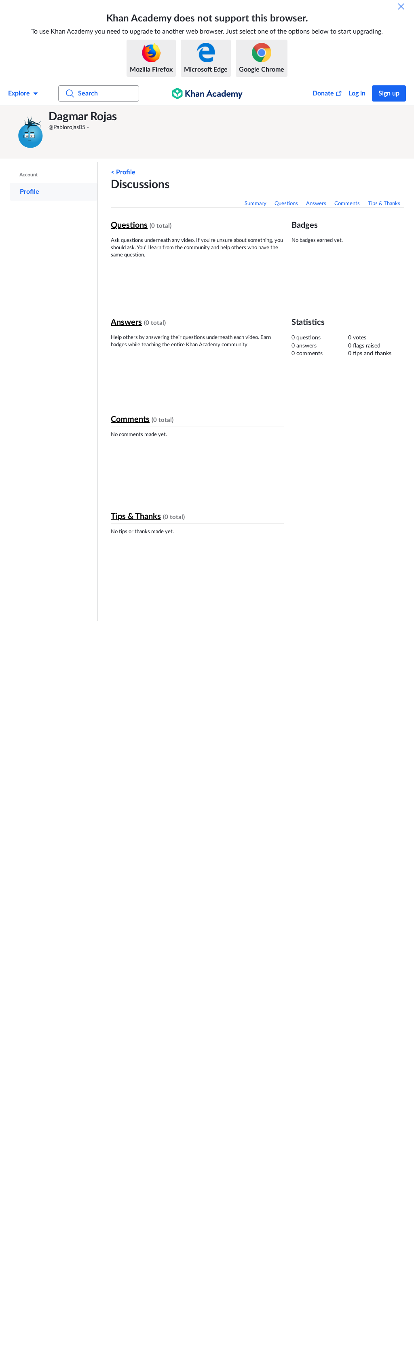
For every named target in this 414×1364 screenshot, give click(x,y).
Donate (323, 93)
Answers (316, 203)
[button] (30, 132)
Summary (255, 203)
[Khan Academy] (207, 93)
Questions (286, 203)
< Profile (123, 172)
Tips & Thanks (384, 203)
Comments (347, 203)
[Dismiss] (401, 6)
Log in (357, 93)
